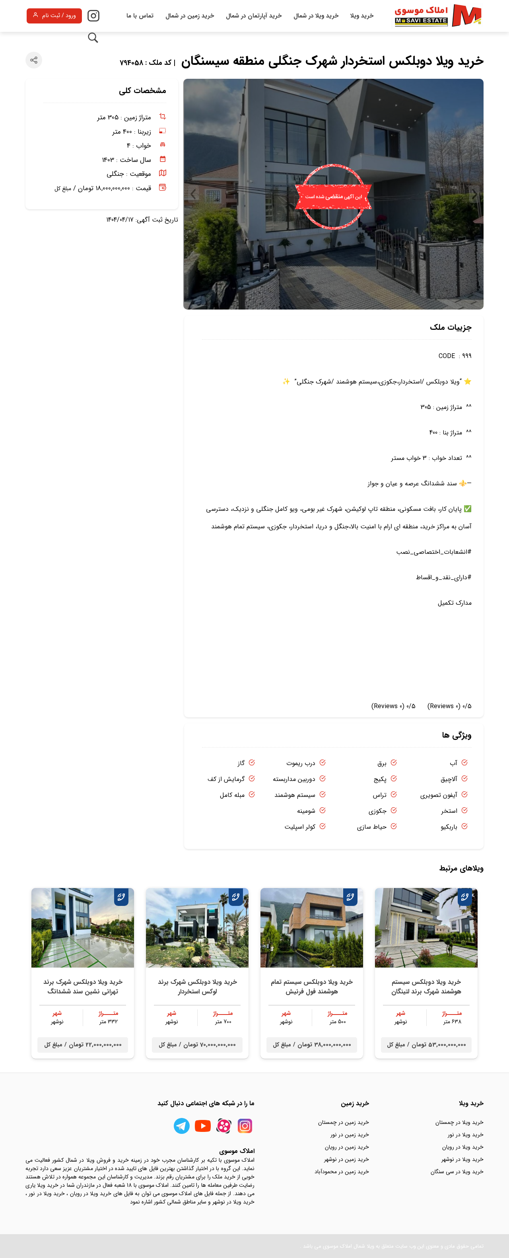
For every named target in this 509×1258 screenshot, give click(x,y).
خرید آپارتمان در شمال (254, 16)
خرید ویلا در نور (466, 1134)
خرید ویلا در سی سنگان (457, 1171)
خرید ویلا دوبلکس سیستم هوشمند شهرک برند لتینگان (426, 987)
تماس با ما (139, 16)
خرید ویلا (361, 16)
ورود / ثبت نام (59, 15)
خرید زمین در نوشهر (346, 1159)
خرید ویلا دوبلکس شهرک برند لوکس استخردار (197, 987)
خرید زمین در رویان (347, 1147)
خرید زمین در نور (349, 1134)
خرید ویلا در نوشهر (462, 1159)
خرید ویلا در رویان (463, 1147)
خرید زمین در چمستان (343, 1122)
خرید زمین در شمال (189, 16)
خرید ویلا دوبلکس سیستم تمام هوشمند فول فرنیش (312, 987)
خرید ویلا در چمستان (459, 1122)
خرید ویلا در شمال (315, 16)
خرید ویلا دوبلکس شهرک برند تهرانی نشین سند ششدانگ (82, 987)
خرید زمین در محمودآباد (342, 1171)
